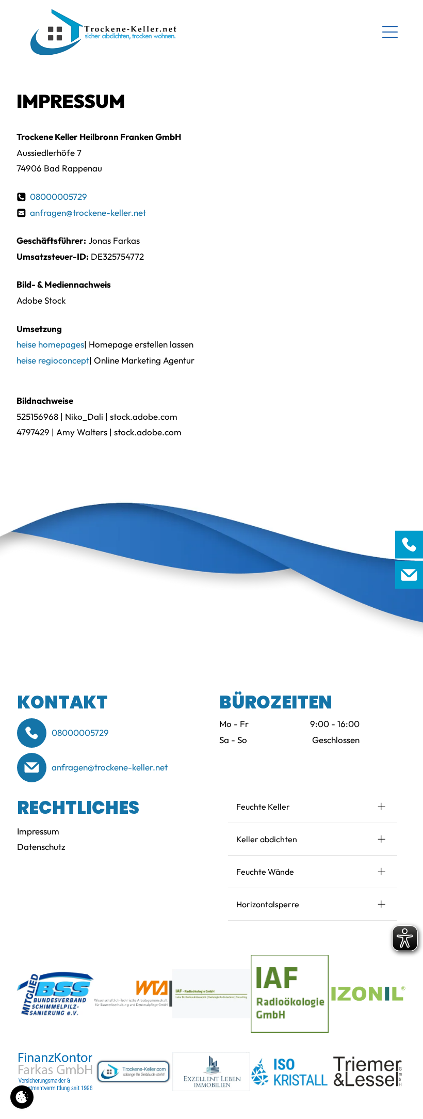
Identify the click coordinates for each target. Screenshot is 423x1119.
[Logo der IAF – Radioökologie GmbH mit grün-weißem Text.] (211, 994)
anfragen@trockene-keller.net (88, 212)
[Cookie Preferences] (22, 1097)
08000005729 (58, 196)
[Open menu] (390, 32)
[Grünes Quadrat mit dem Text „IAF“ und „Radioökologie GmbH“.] (289, 994)
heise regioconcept (53, 360)
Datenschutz (41, 846)
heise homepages (50, 344)
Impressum (38, 831)
